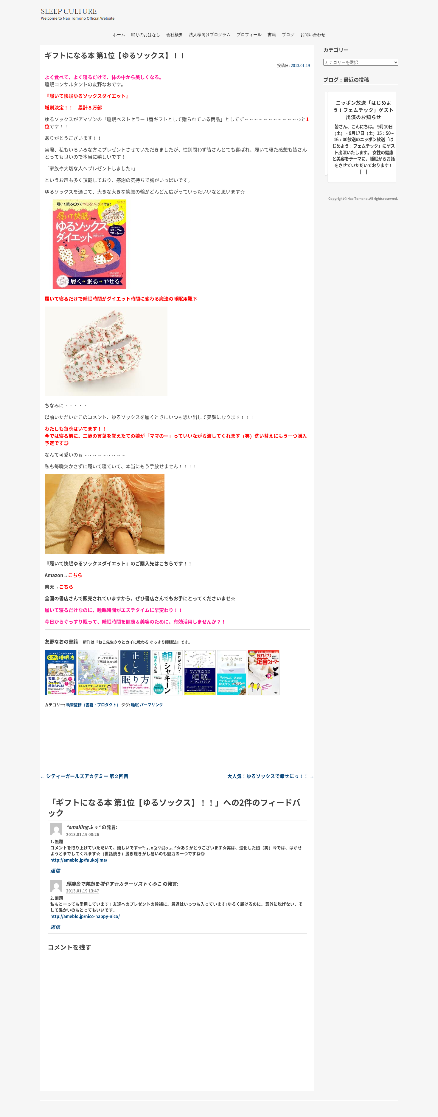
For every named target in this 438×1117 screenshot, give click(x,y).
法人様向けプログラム (210, 34)
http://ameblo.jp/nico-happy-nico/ (85, 916)
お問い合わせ (312, 34)
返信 (55, 870)
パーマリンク (151, 704)
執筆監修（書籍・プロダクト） (93, 704)
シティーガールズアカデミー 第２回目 (84, 775)
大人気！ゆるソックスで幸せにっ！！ (270, 775)
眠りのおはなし (145, 34)
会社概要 (174, 34)
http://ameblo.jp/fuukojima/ (78, 860)
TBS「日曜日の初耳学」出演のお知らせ (363, 106)
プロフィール (249, 34)
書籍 (272, 34)
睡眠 (135, 704)
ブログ (288, 34)
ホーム (119, 34)
